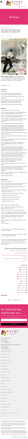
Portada (2, 27)
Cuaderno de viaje (5, 377)
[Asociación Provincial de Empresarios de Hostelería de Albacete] (14, 3)
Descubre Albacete (6, 360)
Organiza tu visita (5, 357)
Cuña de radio (24, 260)
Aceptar (14, 437)
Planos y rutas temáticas (7, 392)
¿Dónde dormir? (5, 363)
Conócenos (4, 401)
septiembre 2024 (21, 278)
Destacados (4, 386)
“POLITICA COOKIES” (15, 434)
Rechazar (19, 437)
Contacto (3, 395)
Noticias (7, 27)
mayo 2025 (23, 269)
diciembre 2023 (22, 287)
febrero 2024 (22, 285)
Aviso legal (3, 398)
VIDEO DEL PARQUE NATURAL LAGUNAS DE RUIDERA (15, 258)
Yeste (2, 77)
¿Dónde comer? (5, 369)
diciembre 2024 (21, 274)
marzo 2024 (22, 283)
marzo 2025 (22, 271)
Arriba (10, 300)
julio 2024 (23, 281)
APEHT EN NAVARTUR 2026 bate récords (18, 250)
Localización (4, 410)
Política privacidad (5, 404)
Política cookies (5, 407)
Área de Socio (23, 6)
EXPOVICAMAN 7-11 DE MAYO (20, 252)
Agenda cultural (5, 354)
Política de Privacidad (19, 322)
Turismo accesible (5, 372)
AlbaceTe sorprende (6, 351)
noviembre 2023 (21, 290)
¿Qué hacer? (4, 366)
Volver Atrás (17, 300)
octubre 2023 (22, 292)
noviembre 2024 (21, 276)
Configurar (24, 437)
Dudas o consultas (6, 380)
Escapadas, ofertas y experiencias (9, 413)
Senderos (3, 374)
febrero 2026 (22, 267)
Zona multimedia (5, 389)
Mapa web (3, 416)
